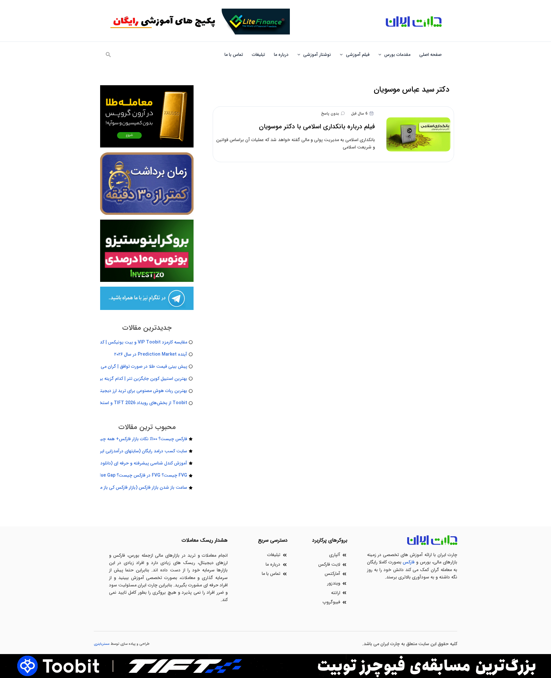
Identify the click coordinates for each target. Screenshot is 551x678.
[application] (381, 54)
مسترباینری (102, 644)
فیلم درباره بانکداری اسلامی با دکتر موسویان (317, 127)
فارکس (409, 562)
